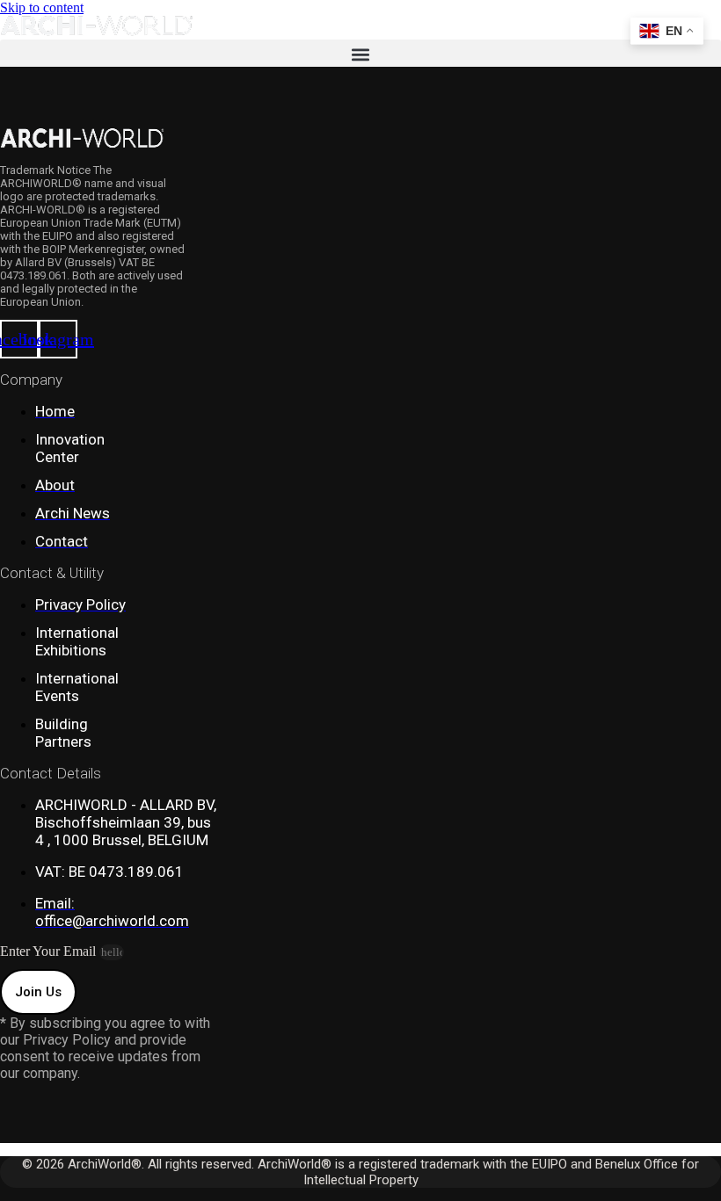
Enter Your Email (49, 951)
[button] (360, 54)
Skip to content (42, 7)
